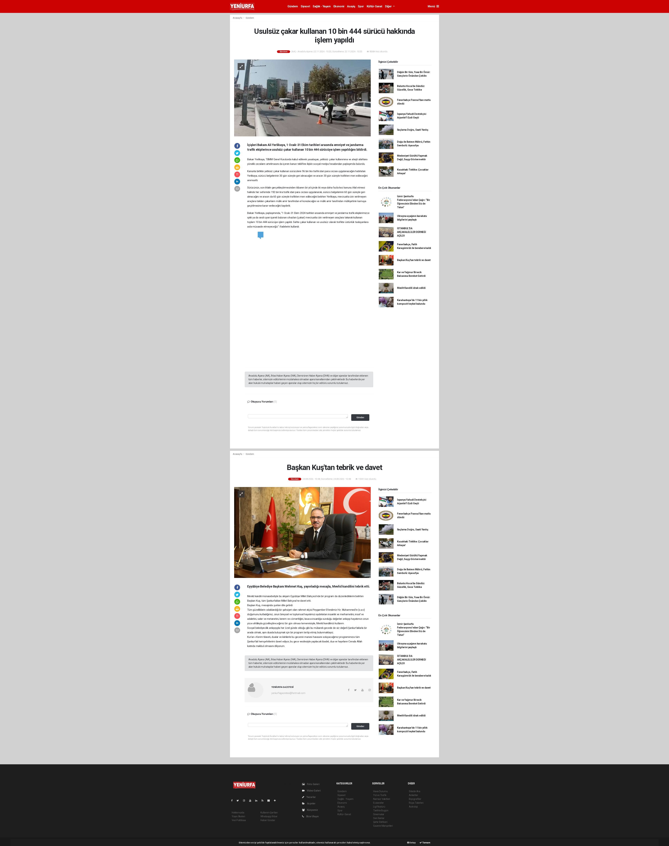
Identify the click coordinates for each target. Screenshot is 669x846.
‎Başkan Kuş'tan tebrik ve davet (414, 260)
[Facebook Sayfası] (233, 800)
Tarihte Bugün (380, 810)
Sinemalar (378, 814)
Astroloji (413, 806)
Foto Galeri (313, 784)
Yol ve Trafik (379, 795)
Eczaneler (378, 802)
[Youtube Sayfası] (251, 800)
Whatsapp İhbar (268, 816)
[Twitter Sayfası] (239, 800)
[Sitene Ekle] (276, 800)
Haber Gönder (267, 820)
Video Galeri (313, 790)
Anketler (413, 795)
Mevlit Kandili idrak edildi (411, 288)
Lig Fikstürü (379, 806)
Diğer (389, 6)
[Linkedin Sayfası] (257, 800)
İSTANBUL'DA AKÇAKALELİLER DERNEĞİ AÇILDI (411, 232)
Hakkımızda (238, 812)
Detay (412, 842)
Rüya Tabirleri (416, 802)
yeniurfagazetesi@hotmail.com (288, 693)
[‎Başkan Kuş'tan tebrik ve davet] (302, 532)
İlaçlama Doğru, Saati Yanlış (412, 129)
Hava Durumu (380, 791)
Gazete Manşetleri (383, 825)
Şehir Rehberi (380, 822)
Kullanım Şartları (269, 812)
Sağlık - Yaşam (321, 6)
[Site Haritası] (270, 800)
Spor (361, 6)
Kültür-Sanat (374, 6)
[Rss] (264, 800)
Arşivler (311, 803)
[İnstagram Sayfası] (245, 800)
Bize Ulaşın (312, 816)
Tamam (426, 842)
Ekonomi (338, 6)
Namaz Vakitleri (381, 799)
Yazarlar (311, 797)
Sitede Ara (414, 791)
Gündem (292, 6)
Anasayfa (238, 18)
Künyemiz (312, 810)
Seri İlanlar (379, 818)
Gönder (360, 417)
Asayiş (351, 6)
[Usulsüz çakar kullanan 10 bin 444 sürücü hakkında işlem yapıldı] (302, 97)
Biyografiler (415, 799)
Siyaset (305, 6)
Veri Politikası (239, 820)
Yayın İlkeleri (238, 816)
